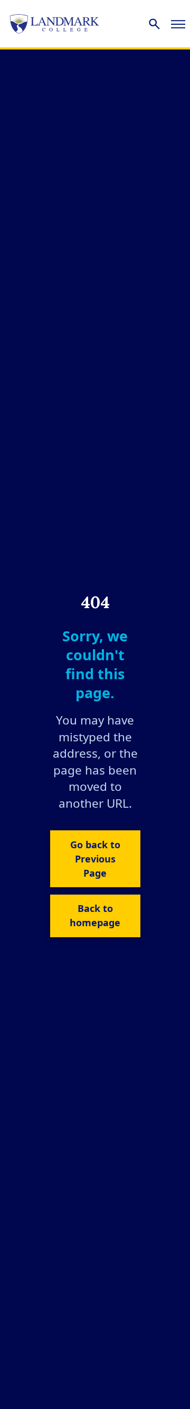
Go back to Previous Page (95, 858)
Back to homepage (95, 915)
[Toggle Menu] (178, 23)
